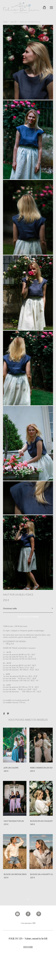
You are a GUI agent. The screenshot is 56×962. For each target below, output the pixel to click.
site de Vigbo (28, 955)
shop (5, 21)
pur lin (14, 21)
